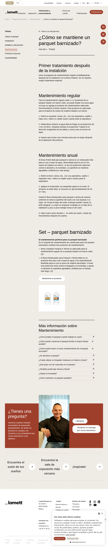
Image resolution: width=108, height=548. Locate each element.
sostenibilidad (48, 3)
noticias (58, 3)
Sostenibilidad (11, 58)
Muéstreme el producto (51, 278)
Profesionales (82, 13)
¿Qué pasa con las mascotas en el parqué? (57, 365)
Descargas (76, 509)
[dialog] (78, 527)
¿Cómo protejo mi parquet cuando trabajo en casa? (60, 337)
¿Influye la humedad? (48, 374)
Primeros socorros (12, 53)
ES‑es (97, 3)
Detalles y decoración (14, 45)
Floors (10, 3)
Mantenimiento (35, 19)
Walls (18, 3)
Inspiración (32, 13)
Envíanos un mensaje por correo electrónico (86, 429)
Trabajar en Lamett (62, 510)
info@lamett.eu (44, 526)
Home (7, 19)
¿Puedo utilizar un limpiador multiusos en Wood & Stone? (63, 360)
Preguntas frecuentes (19, 19)
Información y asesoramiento (45, 12)
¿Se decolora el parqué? (49, 356)
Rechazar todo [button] (73, 538)
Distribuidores (96, 12)
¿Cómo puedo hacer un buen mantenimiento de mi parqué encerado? (63, 350)
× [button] (102, 513)
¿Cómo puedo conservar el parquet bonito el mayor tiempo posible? (63, 342)
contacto (68, 3)
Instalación (9, 41)
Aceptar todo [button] (60, 538)
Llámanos (80, 421)
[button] (78, 542)
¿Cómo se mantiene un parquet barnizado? (58, 19)
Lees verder (70, 535)
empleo (76, 3)
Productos (22, 13)
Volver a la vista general (50, 31)
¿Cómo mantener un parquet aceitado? (55, 378)
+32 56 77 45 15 (44, 528)
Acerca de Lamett (66, 12)
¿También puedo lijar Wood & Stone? (54, 369)
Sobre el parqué (11, 37)
